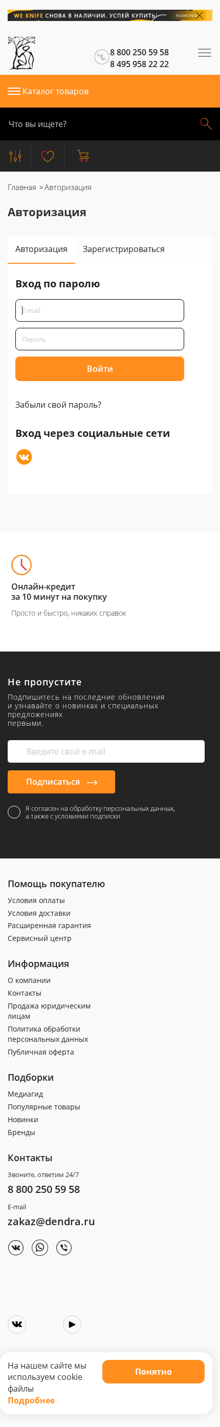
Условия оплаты (36, 900)
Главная (22, 187)
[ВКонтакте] (24, 457)
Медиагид (25, 1094)
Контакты (24, 993)
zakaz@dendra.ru (51, 1221)
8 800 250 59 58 (44, 1189)
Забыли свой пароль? (58, 404)
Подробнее (31, 1400)
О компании (29, 980)
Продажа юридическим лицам (49, 1011)
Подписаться (54, 781)
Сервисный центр (40, 938)
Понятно (153, 1371)
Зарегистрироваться (124, 249)
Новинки (23, 1119)
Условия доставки (39, 913)
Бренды (21, 1132)
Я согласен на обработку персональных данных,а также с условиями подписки (100, 812)
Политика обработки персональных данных (48, 1034)
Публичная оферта (41, 1052)
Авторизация (41, 249)
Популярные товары (44, 1106)
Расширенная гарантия (49, 925)
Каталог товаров (56, 91)
